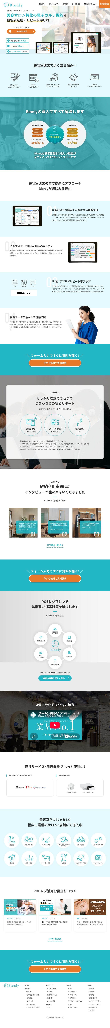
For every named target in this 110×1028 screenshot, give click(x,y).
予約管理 (29, 998)
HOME (27, 985)
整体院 (70, 1004)
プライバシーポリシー (95, 1004)
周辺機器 (49, 992)
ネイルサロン (72, 992)
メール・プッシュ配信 (33, 1007)
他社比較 (49, 998)
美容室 (70, 989)
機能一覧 (29, 992)
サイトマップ (93, 1007)
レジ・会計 (30, 1001)
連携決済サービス (52, 995)
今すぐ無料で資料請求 (55, 363)
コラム (48, 1007)
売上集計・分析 (31, 1004)
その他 (90, 985)
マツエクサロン (72, 995)
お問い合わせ (93, 998)
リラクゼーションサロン (75, 1001)
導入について (50, 985)
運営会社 (91, 992)
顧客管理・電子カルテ (33, 995)
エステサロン (72, 998)
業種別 (69, 985)
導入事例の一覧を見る (55, 545)
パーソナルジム (72, 1007)
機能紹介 (27, 989)
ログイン (91, 1010)
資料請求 (91, 995)
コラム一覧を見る (55, 939)
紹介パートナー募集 (95, 1001)
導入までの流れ (51, 989)
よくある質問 (76, 4)
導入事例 (65, 4)
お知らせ (91, 989)
